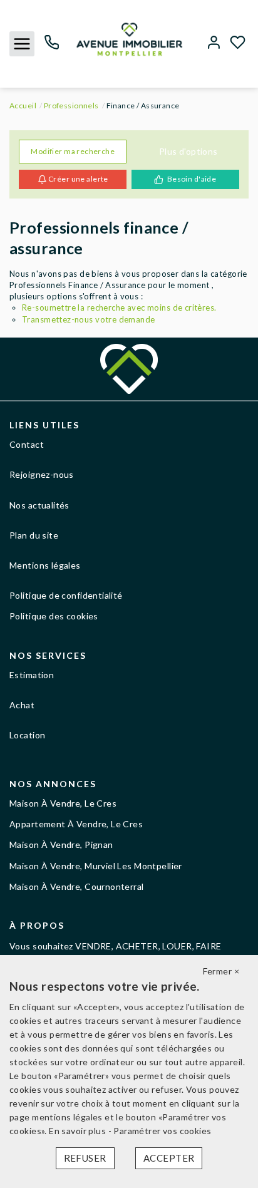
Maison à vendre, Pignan (61, 844)
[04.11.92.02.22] (51, 46)
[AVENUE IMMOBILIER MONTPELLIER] (129, 38)
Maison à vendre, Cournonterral (76, 886)
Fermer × (221, 971)
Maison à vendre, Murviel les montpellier (95, 865)
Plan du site (33, 535)
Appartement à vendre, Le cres (76, 824)
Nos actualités (39, 505)
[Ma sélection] (237, 43)
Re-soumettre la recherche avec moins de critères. (119, 307)
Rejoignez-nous (41, 474)
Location (27, 735)
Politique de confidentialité (66, 595)
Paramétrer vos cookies (162, 1130)
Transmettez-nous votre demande (88, 319)
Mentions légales (45, 565)
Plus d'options (188, 151)
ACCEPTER (168, 1158)
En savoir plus (78, 1130)
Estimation (31, 674)
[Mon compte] (214, 43)
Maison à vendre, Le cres (62, 803)
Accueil (22, 105)
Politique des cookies (53, 616)
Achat (21, 705)
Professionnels (71, 105)
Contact (26, 444)
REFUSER (85, 1158)
